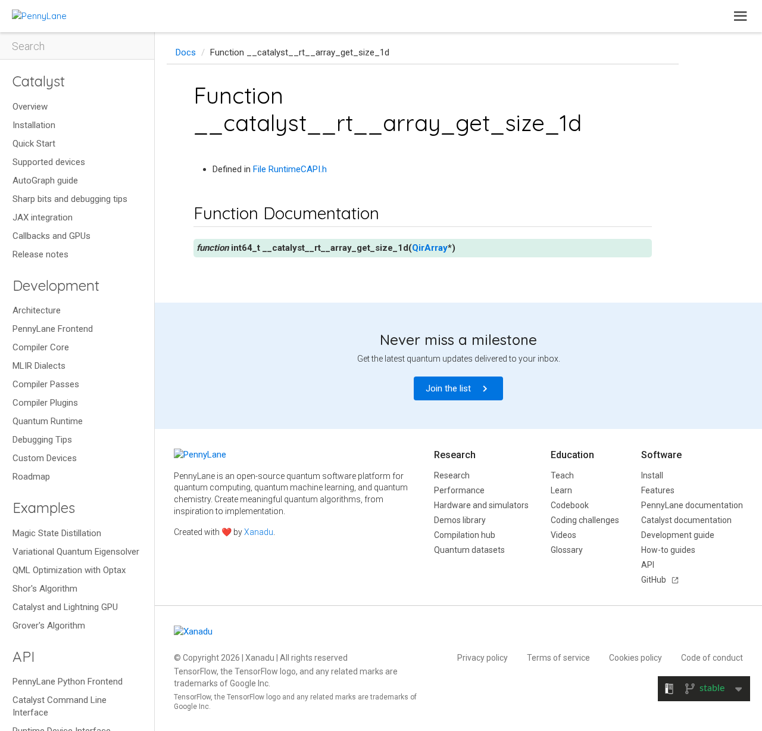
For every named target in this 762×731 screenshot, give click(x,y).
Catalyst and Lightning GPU (65, 607)
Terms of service (558, 657)
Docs (186, 52)
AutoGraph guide (45, 180)
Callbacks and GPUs (51, 236)
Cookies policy (635, 657)
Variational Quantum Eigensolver (76, 551)
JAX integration (43, 217)
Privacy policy (482, 657)
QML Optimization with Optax (69, 570)
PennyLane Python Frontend (68, 681)
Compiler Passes (46, 384)
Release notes (40, 254)
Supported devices (49, 162)
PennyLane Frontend (53, 328)
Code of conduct (712, 657)
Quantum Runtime (48, 421)
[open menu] (740, 16)
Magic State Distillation (57, 533)
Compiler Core (41, 347)
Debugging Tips (42, 439)
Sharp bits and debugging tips (70, 199)
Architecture (37, 310)
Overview (30, 106)
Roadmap (31, 476)
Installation (34, 125)
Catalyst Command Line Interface (60, 706)
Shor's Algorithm (45, 588)
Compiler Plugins (45, 402)
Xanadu (258, 532)
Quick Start (34, 143)
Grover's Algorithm (49, 625)
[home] (39, 16)
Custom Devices (45, 458)
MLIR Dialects (39, 365)
